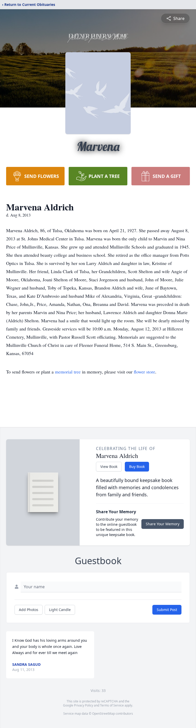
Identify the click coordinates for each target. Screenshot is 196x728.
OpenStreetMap (103, 713)
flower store (144, 372)
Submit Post (167, 609)
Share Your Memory (162, 523)
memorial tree (68, 372)
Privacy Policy (83, 705)
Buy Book (137, 466)
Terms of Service (112, 705)
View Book (108, 466)
